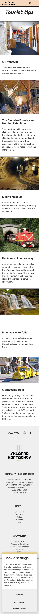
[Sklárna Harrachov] (19, 453)
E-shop (19, 517)
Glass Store (19, 512)
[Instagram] (24, 433)
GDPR (19, 552)
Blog (19, 522)
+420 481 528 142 (19, 490)
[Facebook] (30, 433)
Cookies (19, 549)
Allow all (19, 594)
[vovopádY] (19, 301)
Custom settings (19, 608)
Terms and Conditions (19, 544)
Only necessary (19, 602)
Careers (19, 520)
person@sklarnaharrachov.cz (19, 487)
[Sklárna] (19, 370)
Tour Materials (19, 541)
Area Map (20, 514)
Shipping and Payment (19, 546)
